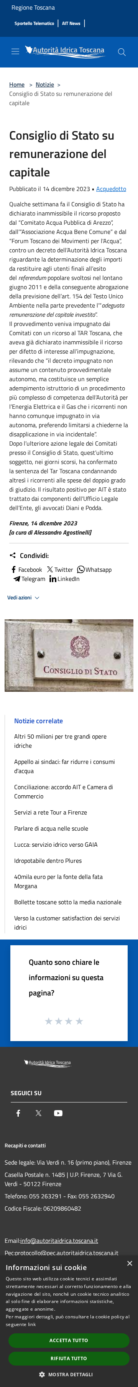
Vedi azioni (20, 597)
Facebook (30, 569)
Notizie (45, 84)
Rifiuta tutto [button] (69, 1358)
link (32, 1324)
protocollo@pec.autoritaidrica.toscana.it (66, 1252)
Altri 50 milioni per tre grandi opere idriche (60, 741)
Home (17, 84)
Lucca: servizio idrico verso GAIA (56, 844)
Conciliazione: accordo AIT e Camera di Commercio (63, 791)
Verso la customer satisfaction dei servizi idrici (67, 922)
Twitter (63, 569)
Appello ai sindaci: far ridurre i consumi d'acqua (64, 766)
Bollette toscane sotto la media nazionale (68, 902)
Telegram (33, 578)
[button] (69, 1374)
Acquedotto (111, 188)
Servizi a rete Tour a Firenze (50, 812)
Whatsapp (98, 569)
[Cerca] (122, 52)
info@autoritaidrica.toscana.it (59, 1240)
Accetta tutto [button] (68, 1340)
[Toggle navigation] (15, 51)
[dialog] (69, 1321)
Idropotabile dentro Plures (48, 860)
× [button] (129, 1264)
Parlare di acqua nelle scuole (51, 828)
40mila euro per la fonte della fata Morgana (58, 881)
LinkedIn (69, 578)
